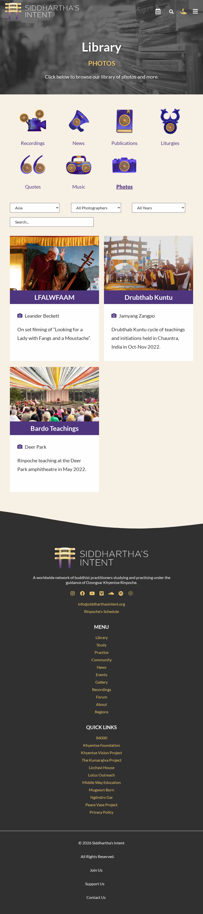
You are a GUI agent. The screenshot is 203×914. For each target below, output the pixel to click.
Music (78, 187)
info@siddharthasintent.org (101, 604)
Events (101, 674)
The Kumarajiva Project (102, 760)
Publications (124, 143)
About (101, 704)
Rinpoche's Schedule (101, 611)
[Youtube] (92, 593)
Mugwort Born (101, 789)
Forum (101, 696)
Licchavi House (101, 767)
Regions (101, 711)
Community (101, 659)
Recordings (33, 143)
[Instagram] (72, 593)
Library (102, 637)
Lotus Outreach (101, 775)
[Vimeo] (101, 593)
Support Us (94, 883)
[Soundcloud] (111, 593)
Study (101, 644)
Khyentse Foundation (101, 745)
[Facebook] (82, 593)
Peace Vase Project (101, 804)
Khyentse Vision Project (101, 752)
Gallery (101, 682)
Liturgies (170, 143)
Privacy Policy (101, 812)
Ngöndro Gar (101, 797)
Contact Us (96, 897)
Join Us (96, 870)
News (79, 143)
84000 (101, 737)
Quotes (33, 187)
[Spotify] (121, 593)
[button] (171, 11)
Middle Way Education (101, 782)
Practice (101, 652)
